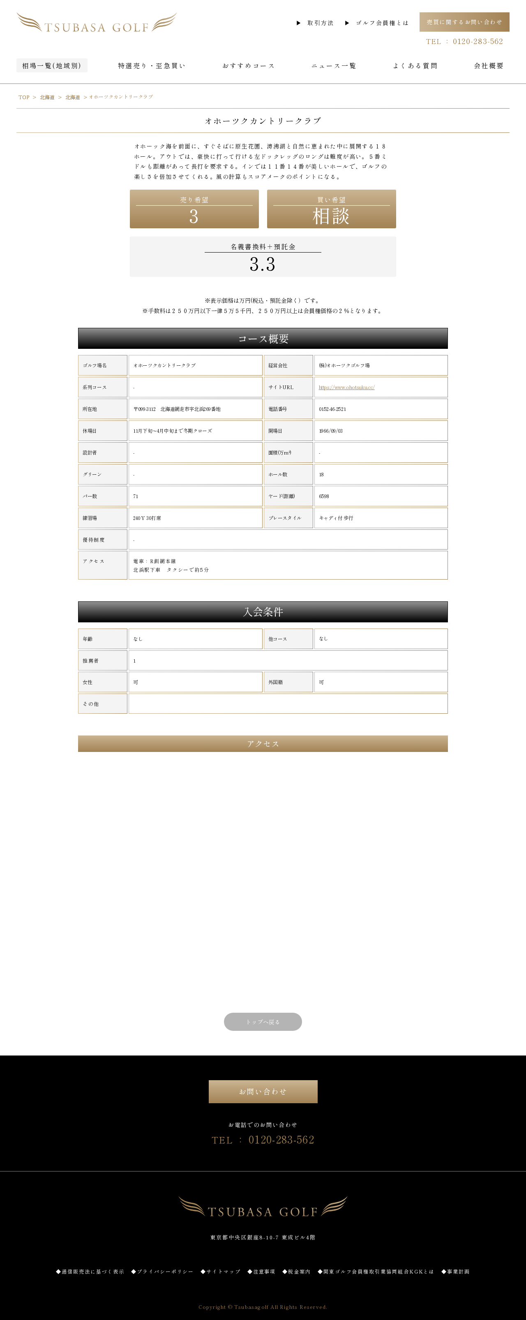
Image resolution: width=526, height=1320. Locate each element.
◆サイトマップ (220, 1271)
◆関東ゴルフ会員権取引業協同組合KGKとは (376, 1271)
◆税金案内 (296, 1271)
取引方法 (320, 23)
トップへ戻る (263, 1022)
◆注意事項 (261, 1271)
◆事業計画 (455, 1271)
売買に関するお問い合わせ (465, 22)
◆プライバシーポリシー (162, 1271)
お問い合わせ (263, 1091)
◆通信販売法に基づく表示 (90, 1271)
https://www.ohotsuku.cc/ (347, 387)
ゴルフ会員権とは (382, 23)
